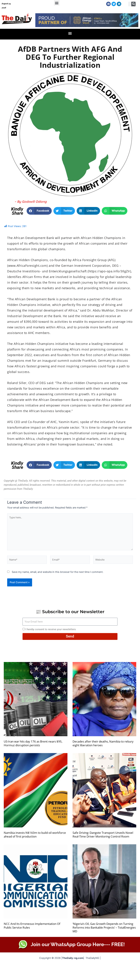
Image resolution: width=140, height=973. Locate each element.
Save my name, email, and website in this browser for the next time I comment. (57, 571)
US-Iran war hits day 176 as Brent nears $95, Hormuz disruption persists (33, 743)
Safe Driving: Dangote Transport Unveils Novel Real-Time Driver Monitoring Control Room (103, 834)
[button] (57, 3)
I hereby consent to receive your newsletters (50, 629)
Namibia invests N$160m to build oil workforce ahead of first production (35, 834)
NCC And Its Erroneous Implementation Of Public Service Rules (32, 925)
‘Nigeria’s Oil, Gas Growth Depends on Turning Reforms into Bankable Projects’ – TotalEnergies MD (104, 927)
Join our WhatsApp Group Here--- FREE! (78, 944)
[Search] (133, 4)
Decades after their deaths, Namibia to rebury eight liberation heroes (103, 743)
